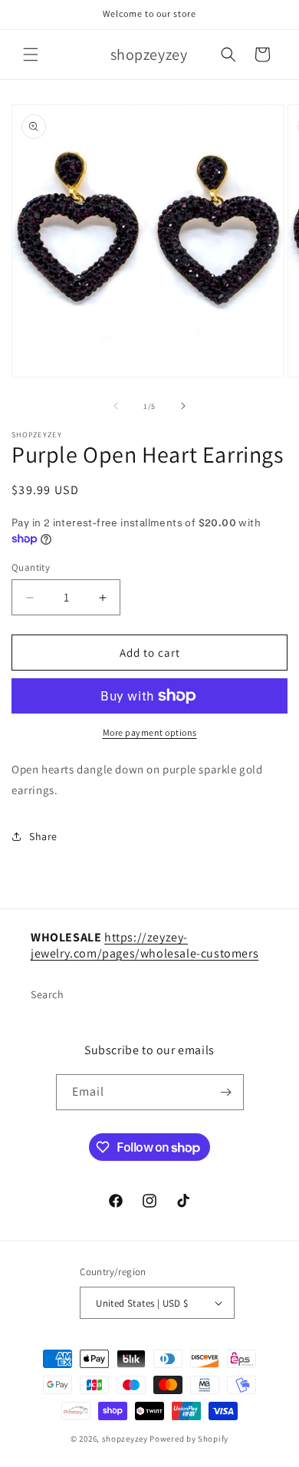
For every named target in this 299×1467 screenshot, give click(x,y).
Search (47, 994)
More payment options (150, 732)
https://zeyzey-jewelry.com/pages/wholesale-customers (144, 945)
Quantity (31, 567)
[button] (31, 54)
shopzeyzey (125, 1438)
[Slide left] (116, 406)
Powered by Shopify (189, 1438)
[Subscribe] (226, 1092)
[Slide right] (183, 406)
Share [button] (43, 836)
